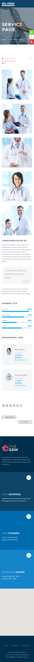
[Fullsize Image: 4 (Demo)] (17, 153)
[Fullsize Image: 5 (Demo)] (17, 186)
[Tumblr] (14, 405)
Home (6, 645)
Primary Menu (30, 3)
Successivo (24, 422)
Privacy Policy (26, 645)
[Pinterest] (10, 405)
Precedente (10, 417)
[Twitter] (7, 405)
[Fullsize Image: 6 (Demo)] (17, 220)
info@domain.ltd (21, 360)
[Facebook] (3, 405)
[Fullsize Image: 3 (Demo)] (17, 119)
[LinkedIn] (17, 405)
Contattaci (15, 645)
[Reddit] (21, 405)
